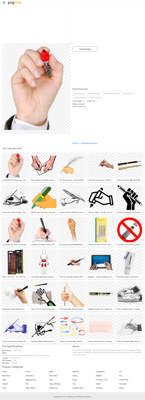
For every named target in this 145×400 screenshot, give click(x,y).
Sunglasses (100, 371)
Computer (123, 384)
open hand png (128, 93)
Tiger (4, 379)
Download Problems (89, 143)
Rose (51, 379)
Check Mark (123, 379)
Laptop (74, 375)
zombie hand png (80, 97)
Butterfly (75, 371)
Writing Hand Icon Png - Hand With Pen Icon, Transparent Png (53, 212)
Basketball (6, 375)
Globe (98, 384)
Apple (51, 371)
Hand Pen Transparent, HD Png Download (103, 180)
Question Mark (77, 388)
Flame (28, 371)
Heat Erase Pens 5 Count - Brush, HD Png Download (107, 244)
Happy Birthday (54, 384)
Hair (27, 384)
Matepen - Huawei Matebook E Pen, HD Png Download (108, 277)
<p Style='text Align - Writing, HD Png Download (48, 244)
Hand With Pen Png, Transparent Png (16, 244)
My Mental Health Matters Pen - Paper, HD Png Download (23, 309)
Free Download (85, 49)
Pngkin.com (53, 388)
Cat (120, 371)
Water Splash (31, 388)
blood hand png (93, 93)
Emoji (74, 379)
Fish (74, 384)
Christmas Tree (101, 379)
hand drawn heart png (111, 93)
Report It (75, 143)
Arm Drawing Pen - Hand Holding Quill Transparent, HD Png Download (85, 180)
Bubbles (99, 375)
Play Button (53, 375)
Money (121, 388)
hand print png (79, 93)
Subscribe (29, 375)
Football (5, 384)
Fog (120, 375)
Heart (4, 371)
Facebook (99, 388)
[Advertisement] (36, 27)
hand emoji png (95, 97)
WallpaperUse (31, 379)
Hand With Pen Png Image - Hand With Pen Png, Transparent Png (26, 180)
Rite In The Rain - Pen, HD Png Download (18, 277)
